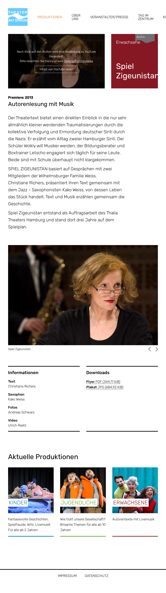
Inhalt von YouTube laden (56, 69)
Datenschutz (96, 576)
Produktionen (49, 17)
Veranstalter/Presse (109, 17)
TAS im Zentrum (145, 17)
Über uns (76, 17)
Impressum (67, 576)
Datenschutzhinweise (78, 61)
